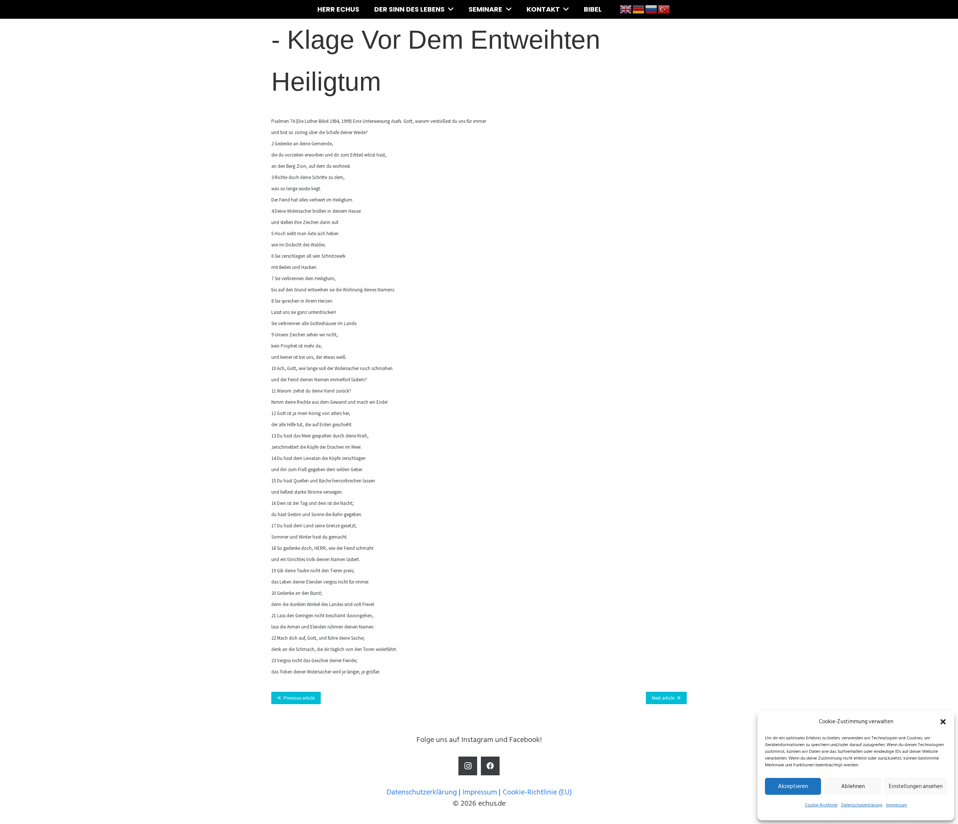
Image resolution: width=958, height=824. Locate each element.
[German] (638, 9)
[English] (626, 9)
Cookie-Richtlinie (821, 805)
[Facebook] (490, 766)
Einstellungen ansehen (916, 786)
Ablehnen (853, 786)
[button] (943, 721)
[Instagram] (467, 766)
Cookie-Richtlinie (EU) (537, 792)
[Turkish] (664, 9)
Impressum (896, 805)
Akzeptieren (793, 786)
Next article (663, 698)
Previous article (299, 698)
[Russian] (651, 9)
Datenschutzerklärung (861, 805)
